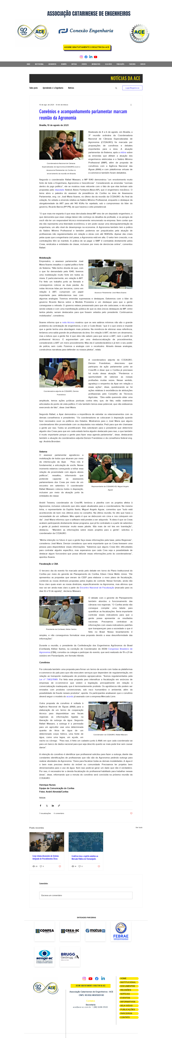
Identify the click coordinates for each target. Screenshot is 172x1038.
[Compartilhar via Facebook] (40, 805)
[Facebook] (86, 57)
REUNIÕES (125, 990)
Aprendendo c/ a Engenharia (53, 88)
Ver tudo (139, 827)
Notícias (71, 88)
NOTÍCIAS (125, 994)
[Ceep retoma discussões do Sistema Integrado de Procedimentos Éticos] (46, 842)
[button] (39, 65)
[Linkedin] (91, 57)
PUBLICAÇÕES (127, 1009)
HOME (123, 978)
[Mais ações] (130, 104)
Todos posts (33, 88)
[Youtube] (95, 57)
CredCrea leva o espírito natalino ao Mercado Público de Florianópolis (85, 857)
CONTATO (125, 1017)
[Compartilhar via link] (59, 805)
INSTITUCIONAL (128, 982)
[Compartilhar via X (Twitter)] (46, 805)
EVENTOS (125, 998)
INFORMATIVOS (127, 1001)
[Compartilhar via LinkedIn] (53, 805)
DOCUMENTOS (127, 986)
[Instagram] (81, 57)
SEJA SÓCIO (126, 1005)
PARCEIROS (126, 1013)
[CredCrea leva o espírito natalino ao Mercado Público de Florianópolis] (86, 842)
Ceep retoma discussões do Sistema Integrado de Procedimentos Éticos (45, 857)
